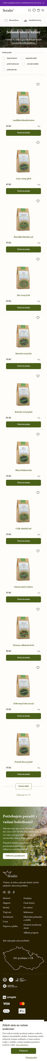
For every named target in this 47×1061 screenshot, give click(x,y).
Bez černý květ (23, 295)
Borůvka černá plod (23, 412)
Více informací (22, 1045)
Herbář (6, 908)
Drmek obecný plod (23, 762)
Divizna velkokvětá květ (23, 645)
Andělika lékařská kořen (23, 120)
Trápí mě (7, 912)
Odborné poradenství (15, 856)
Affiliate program (31, 933)
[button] (31, 1057)
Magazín (6, 903)
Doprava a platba (10, 926)
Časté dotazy (29, 903)
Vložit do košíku (23, 133)
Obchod (6, 898)
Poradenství (8, 917)
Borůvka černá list (23, 354)
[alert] (23, 1041)
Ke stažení (28, 908)
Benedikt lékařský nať (23, 237)
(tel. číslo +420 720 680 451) (15, 832)
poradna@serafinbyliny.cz (14, 846)
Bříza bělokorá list (23, 470)
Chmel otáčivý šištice (23, 587)
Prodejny (28, 898)
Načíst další (23, 786)
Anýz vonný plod (23, 179)
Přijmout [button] (23, 1051)
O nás (5, 922)
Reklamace (28, 912)
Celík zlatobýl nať (23, 529)
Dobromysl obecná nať (23, 704)
